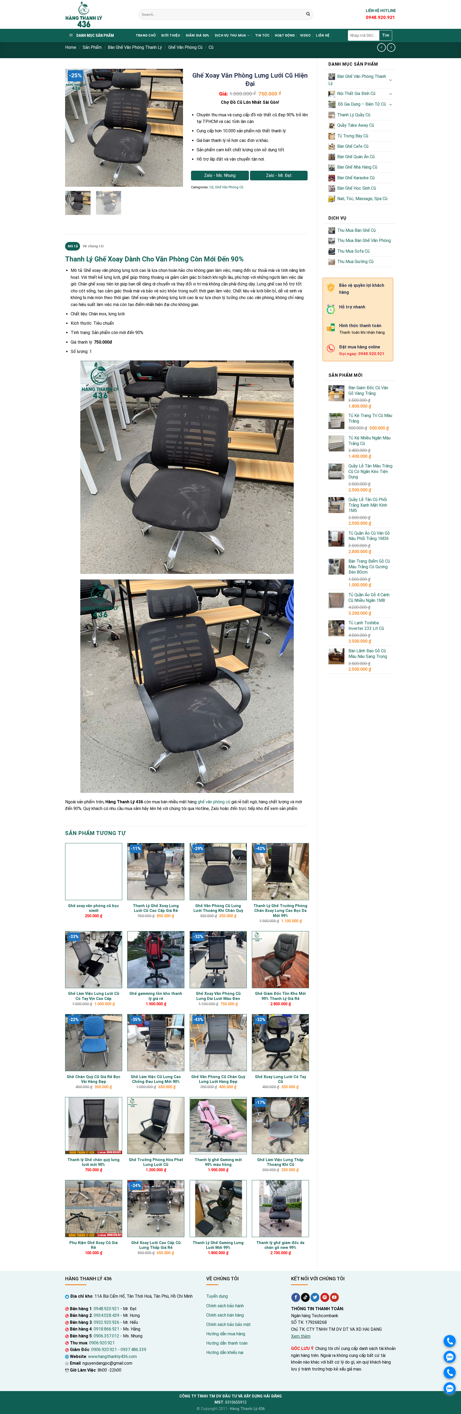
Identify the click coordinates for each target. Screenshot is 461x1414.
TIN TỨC (262, 35)
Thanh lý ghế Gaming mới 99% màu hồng (218, 1162)
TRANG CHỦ (146, 35)
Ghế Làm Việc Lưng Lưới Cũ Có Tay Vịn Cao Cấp (93, 996)
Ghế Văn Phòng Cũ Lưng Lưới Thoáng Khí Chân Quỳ (218, 908)
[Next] (174, 128)
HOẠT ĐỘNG (285, 35)
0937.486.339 (133, 1349)
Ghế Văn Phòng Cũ (185, 47)
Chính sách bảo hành (225, 1305)
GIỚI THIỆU (170, 35)
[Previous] (74, 128)
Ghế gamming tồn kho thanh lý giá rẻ (155, 996)
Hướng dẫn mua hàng (225, 1333)
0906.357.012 (106, 1335)
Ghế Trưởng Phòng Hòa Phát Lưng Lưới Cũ (156, 1162)
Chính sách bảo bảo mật (228, 1324)
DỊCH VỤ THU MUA (230, 35)
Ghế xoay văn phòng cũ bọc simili (93, 908)
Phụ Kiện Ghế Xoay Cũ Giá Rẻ (93, 1245)
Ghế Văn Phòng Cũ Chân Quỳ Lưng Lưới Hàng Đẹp (218, 1079)
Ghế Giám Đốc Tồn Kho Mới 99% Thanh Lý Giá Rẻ (280, 996)
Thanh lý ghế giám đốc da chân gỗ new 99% (280, 1245)
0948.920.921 (106, 1308)
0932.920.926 (106, 1322)
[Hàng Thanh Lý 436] (98, 14)
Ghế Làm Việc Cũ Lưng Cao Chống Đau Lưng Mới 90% (156, 1079)
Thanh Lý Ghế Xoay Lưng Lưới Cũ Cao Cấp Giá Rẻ (156, 908)
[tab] (72, 246)
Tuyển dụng (217, 1296)
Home (70, 47)
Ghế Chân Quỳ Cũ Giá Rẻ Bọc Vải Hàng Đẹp (93, 1079)
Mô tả (73, 246)
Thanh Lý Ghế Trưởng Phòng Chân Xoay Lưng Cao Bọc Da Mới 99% (280, 911)
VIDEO (305, 35)
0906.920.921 (102, 1342)
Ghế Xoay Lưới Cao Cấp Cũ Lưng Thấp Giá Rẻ (156, 1245)
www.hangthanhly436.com (112, 1356)
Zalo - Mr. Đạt (279, 175)
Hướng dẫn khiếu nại (224, 1352)
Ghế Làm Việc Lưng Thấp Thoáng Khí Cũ (280, 1162)
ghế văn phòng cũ (214, 801)
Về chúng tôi (93, 246)
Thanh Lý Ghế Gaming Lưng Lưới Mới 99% (218, 1245)
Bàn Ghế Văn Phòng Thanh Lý (135, 47)
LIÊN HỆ (322, 35)
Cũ (211, 47)
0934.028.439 (106, 1315)
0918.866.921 (106, 1329)
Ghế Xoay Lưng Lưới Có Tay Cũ (280, 1079)
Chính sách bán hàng (225, 1315)
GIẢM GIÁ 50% (197, 35)
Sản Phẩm (92, 47)
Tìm (385, 35)
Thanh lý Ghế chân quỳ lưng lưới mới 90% (93, 1162)
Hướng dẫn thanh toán (227, 1343)
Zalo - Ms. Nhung (220, 175)
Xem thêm (301, 1336)
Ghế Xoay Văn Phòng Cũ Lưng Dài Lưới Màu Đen (218, 996)
